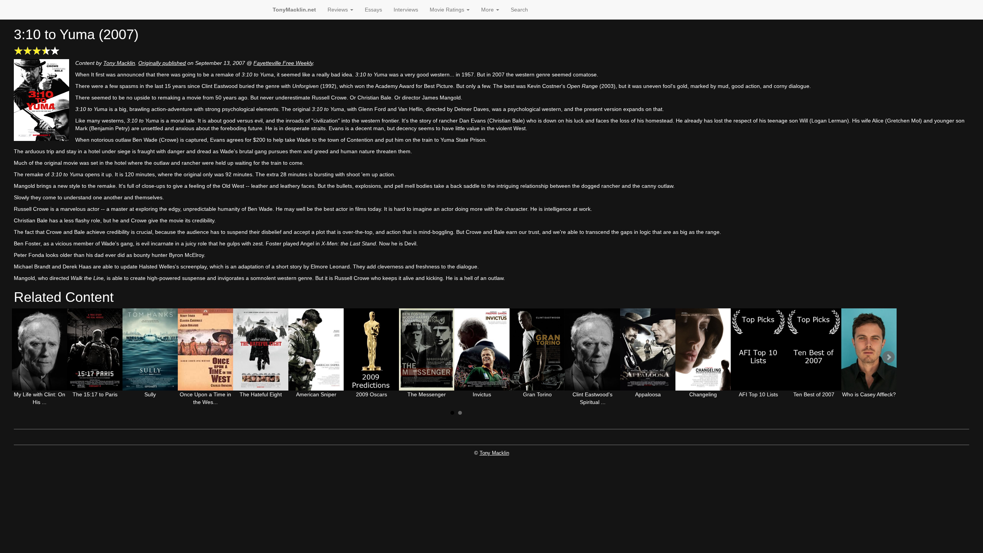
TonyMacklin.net (294, 10)
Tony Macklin (119, 63)
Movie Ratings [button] (448, 10)
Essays (373, 10)
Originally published (162, 63)
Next (888, 357)
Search (519, 10)
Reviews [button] (338, 10)
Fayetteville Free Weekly (283, 63)
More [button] (488, 10)
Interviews (406, 10)
